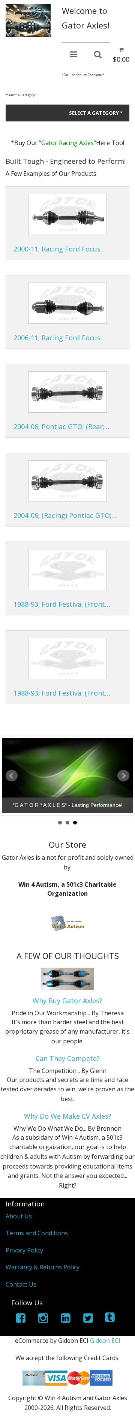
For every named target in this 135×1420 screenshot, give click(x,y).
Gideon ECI (105, 1340)
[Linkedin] (65, 1319)
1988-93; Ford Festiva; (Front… (62, 604)
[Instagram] (43, 1319)
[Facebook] (20, 1319)
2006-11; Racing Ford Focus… (60, 337)
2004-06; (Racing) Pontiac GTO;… (65, 515)
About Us (19, 1216)
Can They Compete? (68, 1058)
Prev (12, 776)
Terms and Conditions (37, 1233)
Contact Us (21, 1284)
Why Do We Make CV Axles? (67, 1116)
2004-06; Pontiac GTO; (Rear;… (62, 426)
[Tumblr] (110, 1319)
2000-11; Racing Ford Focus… (60, 248)
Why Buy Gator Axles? (67, 1000)
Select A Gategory (94, 112)
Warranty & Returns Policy (43, 1267)
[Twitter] (88, 1319)
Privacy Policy (24, 1250)
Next (123, 776)
